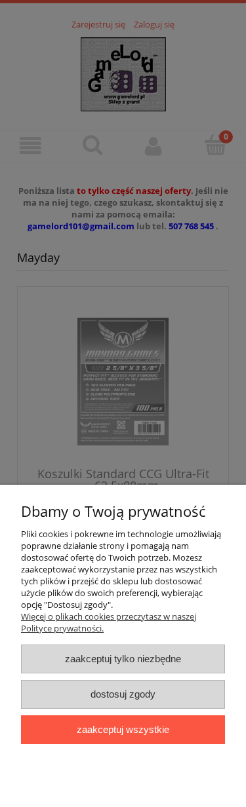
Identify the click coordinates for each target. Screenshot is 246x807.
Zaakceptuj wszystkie (123, 729)
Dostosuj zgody (123, 694)
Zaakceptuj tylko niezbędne (123, 658)
